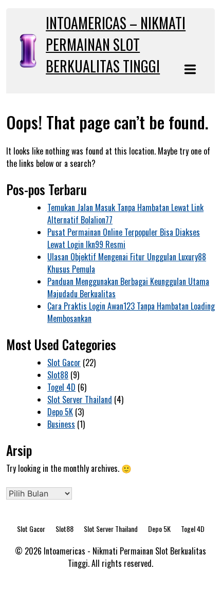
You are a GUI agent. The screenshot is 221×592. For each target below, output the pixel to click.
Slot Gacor (64, 362)
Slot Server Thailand (79, 399)
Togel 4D (61, 387)
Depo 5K (60, 412)
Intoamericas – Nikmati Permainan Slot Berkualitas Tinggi (116, 44)
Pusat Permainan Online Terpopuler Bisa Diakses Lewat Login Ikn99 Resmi (123, 238)
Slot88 (57, 375)
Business (61, 424)
